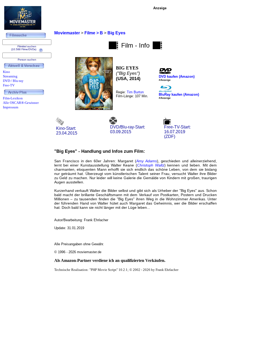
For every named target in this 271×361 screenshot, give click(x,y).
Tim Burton (135, 92)
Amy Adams (146, 161)
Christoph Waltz (150, 165)
